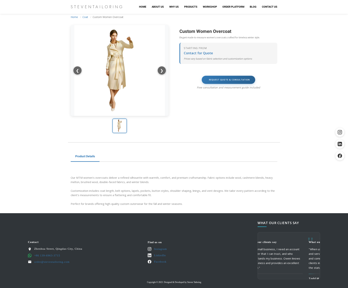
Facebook (160, 261)
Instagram (160, 249)
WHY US (174, 6)
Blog (253, 6)
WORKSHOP (210, 6)
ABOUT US (158, 6)
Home (142, 6)
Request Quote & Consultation (229, 79)
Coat (85, 17)
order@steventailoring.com (52, 261)
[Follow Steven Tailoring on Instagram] (339, 132)
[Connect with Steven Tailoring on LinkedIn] (339, 144)
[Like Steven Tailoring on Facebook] (339, 155)
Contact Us (269, 6)
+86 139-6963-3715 (47, 255)
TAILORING (97, 7)
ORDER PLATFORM (233, 6)
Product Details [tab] (85, 156)
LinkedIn (160, 255)
